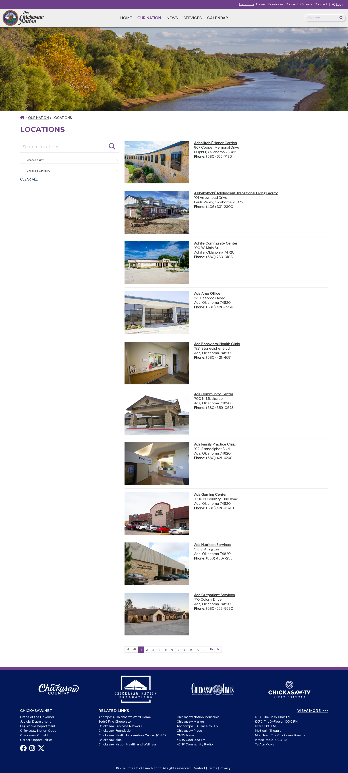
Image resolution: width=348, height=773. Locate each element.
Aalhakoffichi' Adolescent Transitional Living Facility (236, 193)
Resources (275, 4)
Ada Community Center (213, 394)
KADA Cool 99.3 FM (191, 740)
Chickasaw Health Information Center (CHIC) (132, 735)
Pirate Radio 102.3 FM (271, 740)
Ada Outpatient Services (214, 594)
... (205, 650)
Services (192, 17)
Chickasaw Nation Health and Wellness (127, 744)
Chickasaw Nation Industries (198, 717)
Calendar (217, 17)
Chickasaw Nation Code (38, 730)
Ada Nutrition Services (212, 544)
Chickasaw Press (189, 730)
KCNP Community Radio (195, 744)
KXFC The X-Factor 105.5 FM (276, 721)
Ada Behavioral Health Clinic (217, 343)
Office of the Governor (37, 717)
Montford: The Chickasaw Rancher (281, 735)
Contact (291, 4)
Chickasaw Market (190, 721)
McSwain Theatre (268, 730)
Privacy (225, 768)
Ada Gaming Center (210, 494)
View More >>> (312, 710)
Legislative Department (37, 726)
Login (339, 4)
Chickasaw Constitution (38, 735)
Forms (261, 4)
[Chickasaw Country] (59, 689)
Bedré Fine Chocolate (114, 721)
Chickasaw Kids (110, 740)
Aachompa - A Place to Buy (197, 726)
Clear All (29, 179)
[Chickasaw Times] (212, 689)
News (172, 17)
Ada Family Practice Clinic (215, 444)
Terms (212, 768)
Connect (321, 4)
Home (126, 17)
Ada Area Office (207, 293)
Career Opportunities (36, 740)
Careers (306, 4)
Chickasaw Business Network (120, 726)
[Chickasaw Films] (135, 689)
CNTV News (185, 735)
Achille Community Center (215, 243)
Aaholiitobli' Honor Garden (215, 142)
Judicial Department (35, 721)
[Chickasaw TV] (289, 689)
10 (197, 650)
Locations (246, 4)
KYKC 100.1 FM (265, 726)
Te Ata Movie (264, 744)
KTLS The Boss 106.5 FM (273, 717)
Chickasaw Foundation (115, 730)
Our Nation (149, 17)
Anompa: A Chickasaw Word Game (124, 717)
